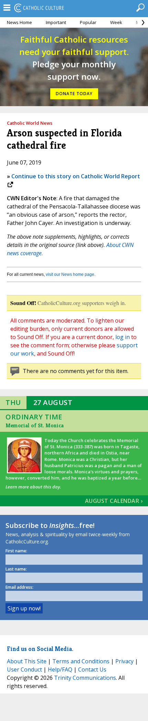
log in (122, 337)
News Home (19, 22)
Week (116, 22)
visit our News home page (70, 274)
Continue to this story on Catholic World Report (75, 176)
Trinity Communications (85, 677)
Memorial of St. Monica (35, 425)
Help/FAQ (60, 669)
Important (56, 22)
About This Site (26, 661)
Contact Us (92, 669)
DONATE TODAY (74, 94)
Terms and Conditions (80, 661)
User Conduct (24, 669)
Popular (88, 22)
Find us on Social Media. (40, 649)
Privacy (124, 661)
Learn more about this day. (33, 487)
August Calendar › (114, 501)
